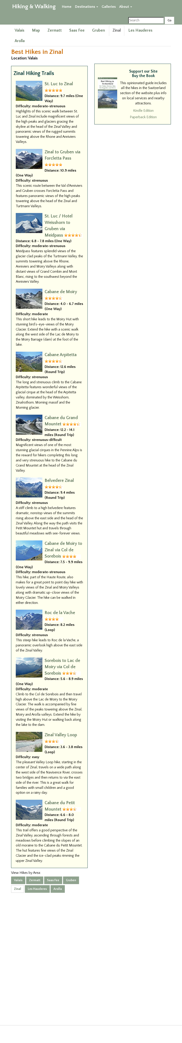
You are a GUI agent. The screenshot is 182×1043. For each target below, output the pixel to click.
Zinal (117, 30)
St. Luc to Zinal (59, 83)
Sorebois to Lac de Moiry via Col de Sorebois (62, 667)
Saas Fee (77, 30)
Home (66, 7)
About (124, 7)
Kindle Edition (143, 111)
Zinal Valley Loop (61, 735)
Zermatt (54, 30)
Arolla (20, 41)
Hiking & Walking (34, 6)
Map (36, 30)
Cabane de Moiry (61, 291)
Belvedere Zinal (59, 480)
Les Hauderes (140, 30)
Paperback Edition (143, 117)
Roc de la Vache (60, 612)
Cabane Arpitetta (61, 354)
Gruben (98, 30)
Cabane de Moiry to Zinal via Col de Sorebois (63, 550)
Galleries (109, 7)
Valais (19, 30)
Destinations (85, 7)
